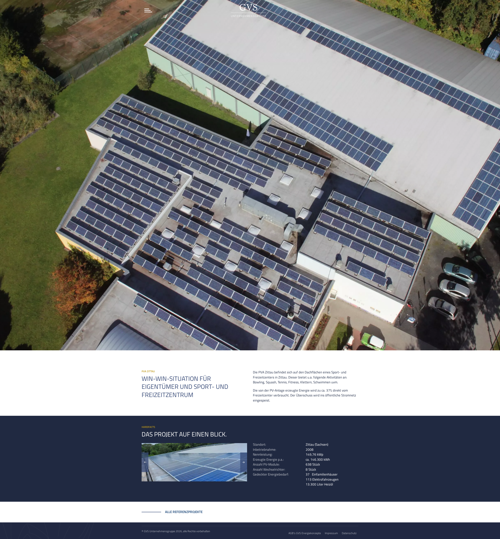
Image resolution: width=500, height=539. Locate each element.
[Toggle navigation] (148, 10)
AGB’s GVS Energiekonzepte (304, 533)
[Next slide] (243, 462)
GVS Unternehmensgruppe (159, 531)
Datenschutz (349, 533)
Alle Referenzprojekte (184, 511)
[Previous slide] (145, 462)
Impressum (331, 533)
